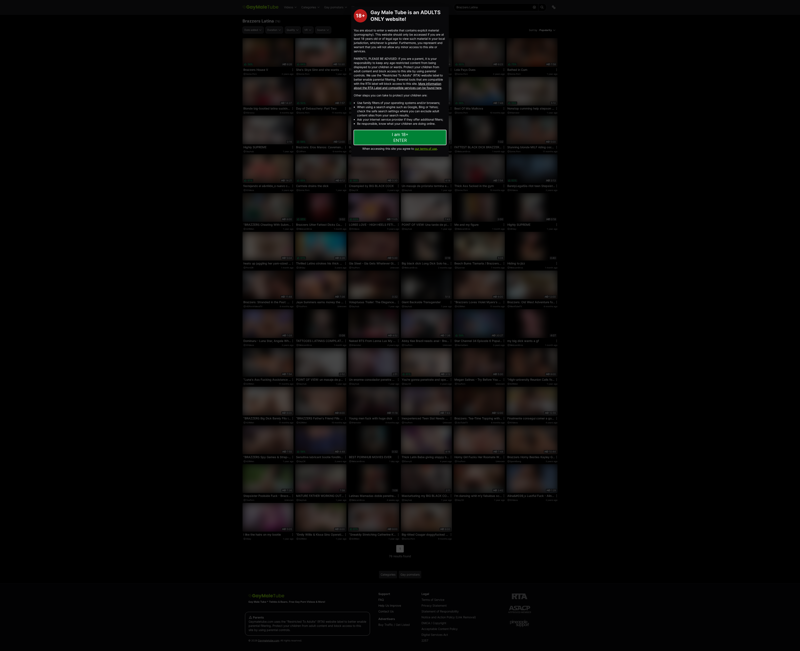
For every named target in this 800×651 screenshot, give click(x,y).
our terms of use (426, 148)
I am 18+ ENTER (400, 137)
